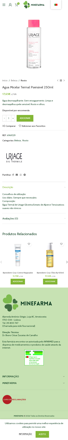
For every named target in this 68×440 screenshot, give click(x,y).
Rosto (24, 80)
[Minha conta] (10, 5)
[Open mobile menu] (4, 5)
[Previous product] (57, 80)
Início (5, 80)
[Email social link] (17, 175)
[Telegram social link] (25, 175)
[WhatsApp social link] (21, 175)
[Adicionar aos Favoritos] (29, 244)
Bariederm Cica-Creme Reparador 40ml (18, 273)
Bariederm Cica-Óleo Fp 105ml (50, 272)
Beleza (14, 80)
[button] (18, 281)
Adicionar (25, 118)
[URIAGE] (14, 158)
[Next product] (64, 80)
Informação (25, 434)
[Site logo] (34, 4)
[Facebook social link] (13, 175)
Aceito (42, 434)
